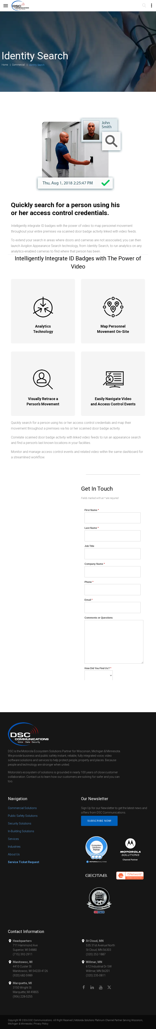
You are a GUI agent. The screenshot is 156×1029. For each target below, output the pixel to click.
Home (5, 64)
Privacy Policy (41, 1023)
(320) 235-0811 (96, 975)
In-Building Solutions (21, 831)
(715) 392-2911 (22, 954)
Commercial (18, 64)
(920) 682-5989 (22, 975)
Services (13, 839)
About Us (14, 854)
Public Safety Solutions (23, 815)
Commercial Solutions (22, 808)
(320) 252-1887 (96, 954)
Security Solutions (19, 823)
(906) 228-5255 (22, 996)
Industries (14, 846)
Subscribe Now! (99, 820)
